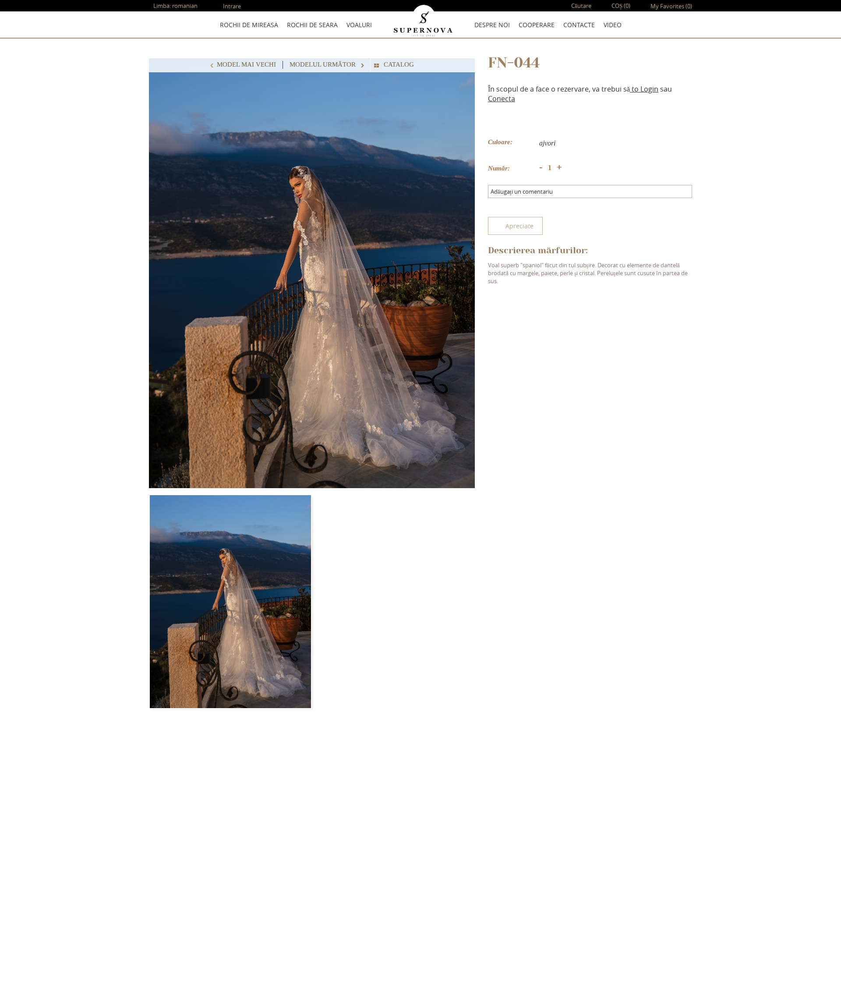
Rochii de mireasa (249, 25)
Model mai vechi (246, 64)
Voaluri (359, 25)
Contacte (579, 25)
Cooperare (537, 25)
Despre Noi (492, 25)
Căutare (580, 6)
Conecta (501, 98)
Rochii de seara (312, 25)
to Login (644, 89)
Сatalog (399, 64)
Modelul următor (323, 64)
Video (613, 25)
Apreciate (519, 226)
